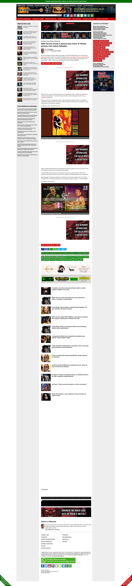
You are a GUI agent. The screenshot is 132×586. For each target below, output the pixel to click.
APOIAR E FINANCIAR (70, 5)
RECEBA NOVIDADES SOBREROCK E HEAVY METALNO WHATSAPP (5, 581)
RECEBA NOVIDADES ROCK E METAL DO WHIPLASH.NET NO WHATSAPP (66, 1)
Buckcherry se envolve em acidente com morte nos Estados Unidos (30, 63)
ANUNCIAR (30, 5)
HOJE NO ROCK (77, 19)
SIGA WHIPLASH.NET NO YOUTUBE (51, 138)
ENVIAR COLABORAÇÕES (42, 5)
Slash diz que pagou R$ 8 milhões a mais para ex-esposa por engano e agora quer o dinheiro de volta (70, 317)
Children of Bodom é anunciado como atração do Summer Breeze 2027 (30, 58)
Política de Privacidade (58, 556)
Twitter (52, 259)
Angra (100, 40)
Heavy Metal (97, 45)
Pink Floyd (107, 54)
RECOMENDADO (66, 537)
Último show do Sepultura (99, 26)
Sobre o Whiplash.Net (98, 63)
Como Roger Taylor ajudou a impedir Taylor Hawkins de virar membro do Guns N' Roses (69, 308)
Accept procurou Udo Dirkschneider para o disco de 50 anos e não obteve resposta (30, 89)
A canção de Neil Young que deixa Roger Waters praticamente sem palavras (26, 119)
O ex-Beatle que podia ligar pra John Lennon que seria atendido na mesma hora (30, 68)
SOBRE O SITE (21, 5)
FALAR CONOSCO (88, 5)
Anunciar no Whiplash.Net (99, 64)
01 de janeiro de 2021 (56, 50)
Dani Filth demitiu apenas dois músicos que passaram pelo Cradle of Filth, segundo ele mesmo (26, 145)
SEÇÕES (89, 19)
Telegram (77, 256)
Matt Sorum (57, 41)
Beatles (106, 40)
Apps (80, 259)
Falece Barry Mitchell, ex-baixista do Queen (30, 27)
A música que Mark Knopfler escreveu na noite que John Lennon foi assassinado (27, 152)
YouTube (59, 259)
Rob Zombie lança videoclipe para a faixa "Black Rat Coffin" (29, 83)
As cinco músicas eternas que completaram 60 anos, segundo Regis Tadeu (30, 73)
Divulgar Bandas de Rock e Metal (101, 66)
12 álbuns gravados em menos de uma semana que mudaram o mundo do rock (30, 94)
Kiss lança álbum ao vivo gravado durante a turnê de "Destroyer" (30, 99)
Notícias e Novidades (98, 31)
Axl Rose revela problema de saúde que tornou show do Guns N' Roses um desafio (69, 365)
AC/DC (95, 40)
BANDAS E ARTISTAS (102, 19)
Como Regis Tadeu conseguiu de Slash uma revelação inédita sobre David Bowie (69, 327)
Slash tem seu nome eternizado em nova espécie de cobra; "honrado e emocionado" (26, 138)
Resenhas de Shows (98, 37)
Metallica (96, 51)
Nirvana (111, 51)
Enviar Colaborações (98, 65)
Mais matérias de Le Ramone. (52, 529)
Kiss (104, 47)
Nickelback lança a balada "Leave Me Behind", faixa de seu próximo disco (27, 155)
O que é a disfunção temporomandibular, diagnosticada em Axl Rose (69, 356)
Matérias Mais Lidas (24, 23)
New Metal (104, 51)
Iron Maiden (105, 45)
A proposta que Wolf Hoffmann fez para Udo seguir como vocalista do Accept (30, 43)
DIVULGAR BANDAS (56, 5)
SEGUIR (79, 5)
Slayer (96, 58)
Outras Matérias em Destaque (27, 106)
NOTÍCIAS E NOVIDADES (24, 19)
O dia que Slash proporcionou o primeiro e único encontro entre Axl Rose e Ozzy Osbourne (70, 346)
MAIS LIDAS (65, 539)
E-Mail (76, 259)
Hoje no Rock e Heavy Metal (99, 32)
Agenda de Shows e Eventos (100, 33)
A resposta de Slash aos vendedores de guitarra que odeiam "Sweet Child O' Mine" (68, 336)
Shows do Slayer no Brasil (99, 28)
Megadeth (105, 49)
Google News (68, 259)
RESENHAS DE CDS (50, 19)
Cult (80, 57)
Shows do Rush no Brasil (99, 29)
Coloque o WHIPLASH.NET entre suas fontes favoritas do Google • (67, 253)
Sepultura (105, 56)
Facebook (85, 256)
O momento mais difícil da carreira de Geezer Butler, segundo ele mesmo (27, 113)
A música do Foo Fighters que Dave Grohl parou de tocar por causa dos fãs (26, 128)
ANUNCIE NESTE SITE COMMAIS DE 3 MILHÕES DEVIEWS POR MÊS (127, 581)
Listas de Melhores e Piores (99, 38)
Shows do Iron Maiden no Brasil (100, 27)
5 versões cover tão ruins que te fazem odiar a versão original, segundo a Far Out (30, 32)
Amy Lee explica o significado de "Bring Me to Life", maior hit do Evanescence (27, 125)
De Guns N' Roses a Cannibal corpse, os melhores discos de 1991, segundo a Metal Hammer (70, 375)
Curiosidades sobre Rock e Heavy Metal (102, 35)
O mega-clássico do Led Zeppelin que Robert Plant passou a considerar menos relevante (27, 109)
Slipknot (101, 58)
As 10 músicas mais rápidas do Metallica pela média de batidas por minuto (30, 53)
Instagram (45, 259)
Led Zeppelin (97, 49)
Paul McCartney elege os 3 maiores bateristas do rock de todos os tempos (29, 48)
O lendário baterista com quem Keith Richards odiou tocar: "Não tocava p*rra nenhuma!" (27, 116)
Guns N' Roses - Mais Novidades (51, 63)
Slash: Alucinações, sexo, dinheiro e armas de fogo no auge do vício (69, 394)
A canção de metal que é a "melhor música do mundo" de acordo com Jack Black (29, 79)
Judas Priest (97, 47)
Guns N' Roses (50, 41)
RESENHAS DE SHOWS (64, 19)
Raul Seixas (97, 56)
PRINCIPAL (65, 534)
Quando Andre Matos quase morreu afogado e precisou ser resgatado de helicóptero (27, 149)
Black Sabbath (98, 43)
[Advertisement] (52, 154)
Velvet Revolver (85, 57)
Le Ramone (50, 49)
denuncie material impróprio (76, 554)
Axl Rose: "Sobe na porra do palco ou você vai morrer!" (69, 384)
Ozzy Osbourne (98, 54)
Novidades (43, 41)
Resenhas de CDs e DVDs (99, 36)
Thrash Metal (97, 60)
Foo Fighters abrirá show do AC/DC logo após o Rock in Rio (30, 37)
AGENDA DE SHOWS (38, 19)
